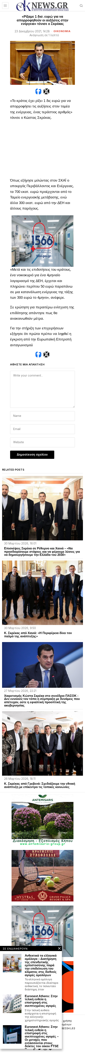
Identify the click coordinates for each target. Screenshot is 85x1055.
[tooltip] (38, 91)
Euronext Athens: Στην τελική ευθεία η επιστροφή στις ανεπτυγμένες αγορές (41, 1000)
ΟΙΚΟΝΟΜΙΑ (62, 31)
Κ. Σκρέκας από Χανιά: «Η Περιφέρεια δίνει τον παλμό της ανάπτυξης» (38, 634)
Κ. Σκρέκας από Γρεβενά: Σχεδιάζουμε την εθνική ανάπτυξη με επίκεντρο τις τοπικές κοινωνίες (39, 785)
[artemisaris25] (42, 820)
